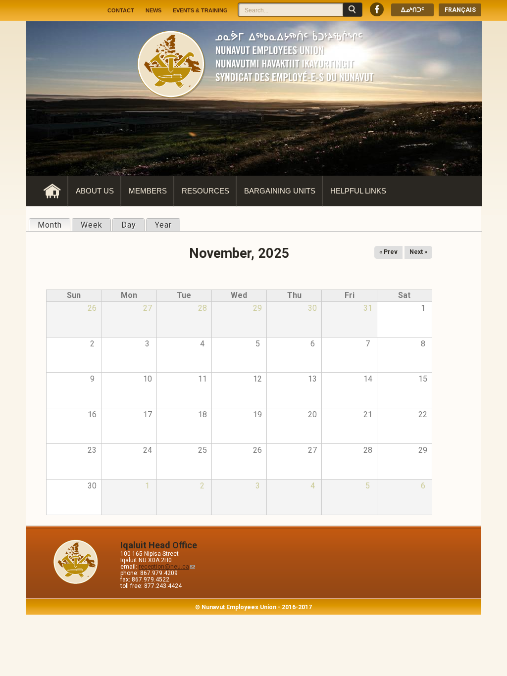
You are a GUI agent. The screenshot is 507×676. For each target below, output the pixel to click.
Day (128, 225)
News (153, 10)
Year (163, 225)
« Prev (388, 251)
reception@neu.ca (164, 566)
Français (460, 9)
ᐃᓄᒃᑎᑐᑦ (412, 9)
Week (91, 225)
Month (54, 225)
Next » (418, 251)
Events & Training (200, 10)
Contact (120, 10)
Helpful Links (358, 191)
